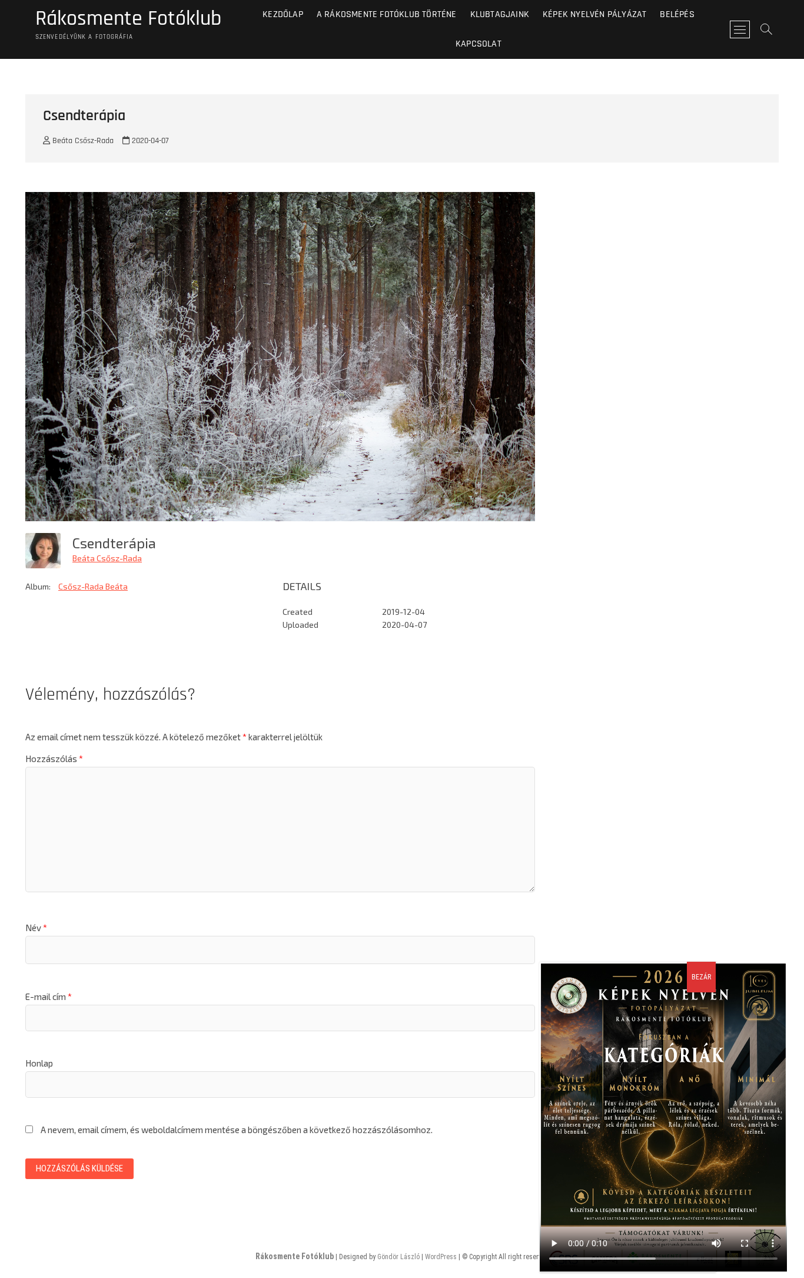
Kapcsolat (478, 44)
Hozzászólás (54, 758)
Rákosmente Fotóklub (128, 19)
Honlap (39, 1063)
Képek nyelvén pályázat (594, 14)
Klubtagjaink (499, 14)
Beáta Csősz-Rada (82, 140)
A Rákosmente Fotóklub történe (387, 14)
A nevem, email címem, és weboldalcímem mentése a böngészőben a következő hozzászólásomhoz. (237, 1129)
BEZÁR (701, 977)
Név (36, 927)
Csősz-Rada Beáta (93, 586)
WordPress (441, 1257)
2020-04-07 (149, 140)
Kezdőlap (283, 14)
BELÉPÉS (677, 14)
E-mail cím (48, 996)
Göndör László (398, 1257)
